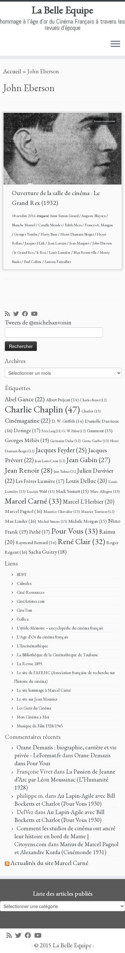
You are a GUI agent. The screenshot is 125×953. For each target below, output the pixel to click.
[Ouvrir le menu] (115, 44)
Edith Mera (73, 225)
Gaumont (100, 430)
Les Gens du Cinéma (34, 708)
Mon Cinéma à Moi (33, 717)
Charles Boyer (93, 399)
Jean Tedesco (65, 471)
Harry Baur (49, 234)
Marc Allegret (105, 491)
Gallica (23, 619)
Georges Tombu (26, 234)
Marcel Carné (33, 501)
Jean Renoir (29, 470)
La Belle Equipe (62, 10)
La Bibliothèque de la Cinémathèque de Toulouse (57, 655)
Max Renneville (85, 252)
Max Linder (20, 521)
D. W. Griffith (68, 421)
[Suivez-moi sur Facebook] (26, 314)
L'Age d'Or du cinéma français (42, 637)
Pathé (39, 531)
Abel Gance (25, 399)
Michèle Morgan (87, 521)
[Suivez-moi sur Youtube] (36, 314)
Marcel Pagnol (23, 511)
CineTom (24, 610)
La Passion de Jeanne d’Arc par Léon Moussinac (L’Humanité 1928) (64, 779)
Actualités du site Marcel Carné (49, 863)
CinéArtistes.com (31, 601)
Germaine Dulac (65, 440)
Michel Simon (52, 521)
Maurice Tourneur (97, 511)
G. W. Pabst (74, 430)
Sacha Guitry (48, 551)
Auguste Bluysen (93, 215)
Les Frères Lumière (40, 481)
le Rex (41, 252)
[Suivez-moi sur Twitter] (17, 314)
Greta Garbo (95, 440)
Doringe (27, 430)
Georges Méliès (27, 440)
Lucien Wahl (40, 491)
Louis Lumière (60, 252)
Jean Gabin (88, 459)
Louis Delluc (86, 480)
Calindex (24, 583)
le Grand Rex (24, 252)
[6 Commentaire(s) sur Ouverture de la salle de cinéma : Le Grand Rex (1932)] (108, 129)
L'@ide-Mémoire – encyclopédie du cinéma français (60, 628)
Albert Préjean (62, 400)
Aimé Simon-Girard (64, 215)
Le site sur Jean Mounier (37, 699)
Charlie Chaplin (42, 409)
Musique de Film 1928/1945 (40, 726)
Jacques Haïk (35, 243)
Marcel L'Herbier (88, 501)
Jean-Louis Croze (50, 460)
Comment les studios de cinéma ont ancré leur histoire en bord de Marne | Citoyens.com (64, 836)
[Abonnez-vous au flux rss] (9, 314)
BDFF (22, 574)
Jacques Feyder (61, 450)
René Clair (81, 541)
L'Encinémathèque (32, 646)
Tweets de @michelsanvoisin (38, 322)
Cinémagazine (27, 420)
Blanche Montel (24, 225)
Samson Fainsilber (58, 261)
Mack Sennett (72, 491)
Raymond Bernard (36, 542)
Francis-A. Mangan (99, 225)
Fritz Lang (51, 431)
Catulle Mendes (50, 225)
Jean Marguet (79, 243)
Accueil (12, 71)
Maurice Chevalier (61, 511)
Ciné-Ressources (30, 592)
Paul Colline (33, 261)
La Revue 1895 (29, 663)
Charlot (91, 411)
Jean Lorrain (57, 243)
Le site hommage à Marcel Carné (44, 690)
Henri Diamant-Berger (77, 234)
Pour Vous (74, 531)
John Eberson (102, 243)
